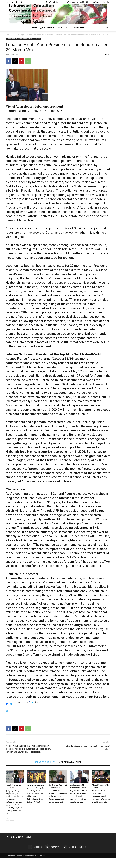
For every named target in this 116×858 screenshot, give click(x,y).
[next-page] (12, 819)
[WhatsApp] (28, 61)
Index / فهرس (37, 27)
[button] (107, 27)
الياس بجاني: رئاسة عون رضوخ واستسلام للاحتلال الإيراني (88, 747)
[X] (22, 2)
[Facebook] (8, 2)
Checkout (51, 27)
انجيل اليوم (96, 2)
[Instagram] (12, 2)
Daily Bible (106, 2)
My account (63, 27)
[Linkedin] (17, 2)
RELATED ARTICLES (45, 762)
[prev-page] (7, 819)
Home (8, 34)
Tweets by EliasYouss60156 (18, 836)
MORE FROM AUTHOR (70, 762)
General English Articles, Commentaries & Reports (33, 34)
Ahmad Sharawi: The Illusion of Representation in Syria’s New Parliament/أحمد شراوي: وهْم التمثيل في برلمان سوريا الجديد (101, 793)
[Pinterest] (21, 61)
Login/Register (77, 27)
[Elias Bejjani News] (58, 14)
